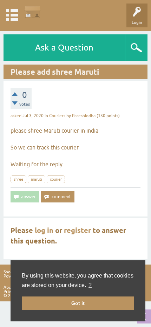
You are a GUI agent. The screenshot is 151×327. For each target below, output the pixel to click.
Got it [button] (78, 303)
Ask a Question (64, 47)
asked (16, 115)
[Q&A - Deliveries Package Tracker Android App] (32, 12)
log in (44, 230)
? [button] (90, 285)
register (77, 230)
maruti (36, 179)
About (9, 287)
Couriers (57, 115)
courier (56, 179)
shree (18, 179)
